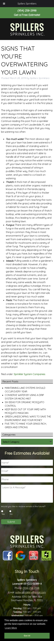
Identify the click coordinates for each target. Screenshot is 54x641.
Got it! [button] (27, 635)
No (11, 514)
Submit (11, 521)
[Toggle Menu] (4, 3)
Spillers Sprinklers (27, 3)
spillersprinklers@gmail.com (30, 592)
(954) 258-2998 (31, 588)
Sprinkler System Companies (29, 374)
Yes (3, 514)
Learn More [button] (11, 628)
